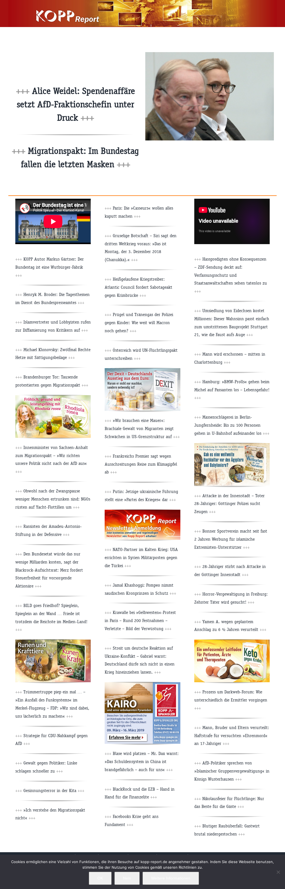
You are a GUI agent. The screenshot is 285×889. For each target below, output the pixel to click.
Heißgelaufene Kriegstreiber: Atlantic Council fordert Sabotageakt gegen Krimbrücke (138, 287)
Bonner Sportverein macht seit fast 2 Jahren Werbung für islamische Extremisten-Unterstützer (230, 539)
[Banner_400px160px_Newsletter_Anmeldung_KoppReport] (142, 511)
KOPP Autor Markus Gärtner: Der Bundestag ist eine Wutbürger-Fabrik (49, 267)
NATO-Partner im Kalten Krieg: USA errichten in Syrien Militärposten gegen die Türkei (141, 557)
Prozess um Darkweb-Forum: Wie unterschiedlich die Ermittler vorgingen (230, 700)
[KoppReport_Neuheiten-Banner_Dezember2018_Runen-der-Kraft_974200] (53, 641)
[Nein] (278, 872)
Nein (127, 878)
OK (100, 878)
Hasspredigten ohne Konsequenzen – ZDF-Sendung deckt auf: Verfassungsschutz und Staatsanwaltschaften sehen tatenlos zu (230, 275)
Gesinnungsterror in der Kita (53, 790)
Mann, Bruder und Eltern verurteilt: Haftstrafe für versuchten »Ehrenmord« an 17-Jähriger (231, 735)
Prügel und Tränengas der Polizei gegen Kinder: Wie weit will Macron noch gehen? (139, 322)
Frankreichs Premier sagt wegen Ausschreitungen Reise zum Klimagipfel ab (141, 464)
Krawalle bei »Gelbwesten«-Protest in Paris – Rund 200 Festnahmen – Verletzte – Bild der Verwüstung (140, 620)
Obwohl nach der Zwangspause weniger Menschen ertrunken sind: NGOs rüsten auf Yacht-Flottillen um (52, 499)
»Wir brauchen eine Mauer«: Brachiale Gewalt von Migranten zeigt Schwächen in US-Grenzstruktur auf (142, 428)
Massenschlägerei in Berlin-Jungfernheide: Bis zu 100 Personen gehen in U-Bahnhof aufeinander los (231, 425)
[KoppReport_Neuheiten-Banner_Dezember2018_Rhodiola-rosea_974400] (53, 397)
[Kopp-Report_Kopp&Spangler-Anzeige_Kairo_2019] (142, 684)
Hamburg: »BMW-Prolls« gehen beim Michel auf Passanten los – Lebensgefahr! (231, 389)
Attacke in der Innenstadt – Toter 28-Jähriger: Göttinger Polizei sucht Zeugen (229, 503)
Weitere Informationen (170, 878)
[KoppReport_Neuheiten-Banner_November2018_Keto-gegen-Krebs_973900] (232, 641)
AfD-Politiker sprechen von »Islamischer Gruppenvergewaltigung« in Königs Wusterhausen (231, 771)
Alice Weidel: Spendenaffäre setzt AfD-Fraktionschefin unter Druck (76, 104)
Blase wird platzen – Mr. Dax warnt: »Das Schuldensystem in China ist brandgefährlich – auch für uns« (142, 761)
